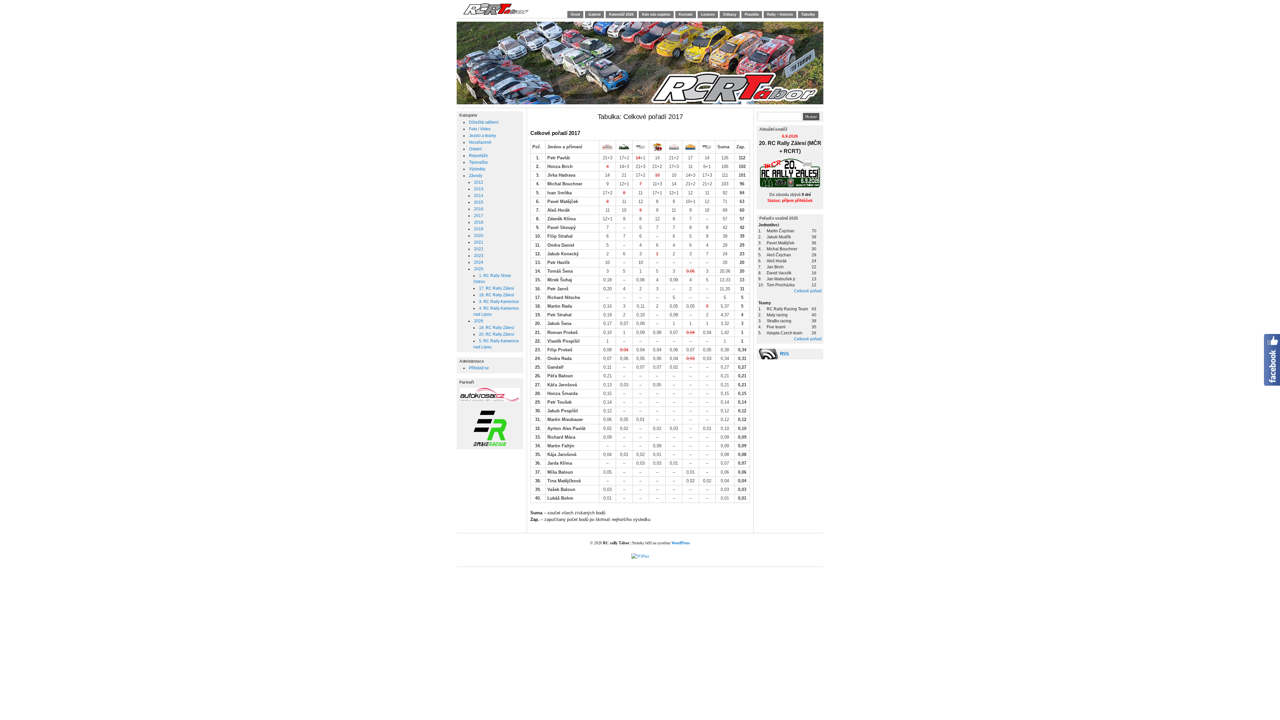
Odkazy (729, 14)
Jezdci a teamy (482, 135)
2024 (478, 262)
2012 (478, 182)
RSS (784, 353)
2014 (478, 195)
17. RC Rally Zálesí (496, 288)
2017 (478, 215)
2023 (478, 255)
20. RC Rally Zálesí (496, 334)
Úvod (575, 14)
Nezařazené (480, 142)
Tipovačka (478, 162)
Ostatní (475, 149)
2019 (478, 229)
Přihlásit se (479, 368)
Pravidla (752, 14)
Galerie (594, 14)
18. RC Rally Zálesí (496, 295)
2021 (478, 242)
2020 (478, 235)
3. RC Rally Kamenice (499, 301)
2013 (478, 189)
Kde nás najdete (656, 14)
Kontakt (686, 14)
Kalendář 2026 (621, 14)
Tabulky (808, 14)
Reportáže (478, 155)
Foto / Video (480, 129)
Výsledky (477, 169)
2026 (478, 321)
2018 (478, 222)
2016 (478, 209)
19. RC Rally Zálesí (496, 327)
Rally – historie (780, 14)
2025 (478, 269)
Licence (708, 14)
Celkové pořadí (808, 291)
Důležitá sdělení (483, 122)
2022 (478, 249)
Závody (475, 175)
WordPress (680, 543)
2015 (478, 202)
